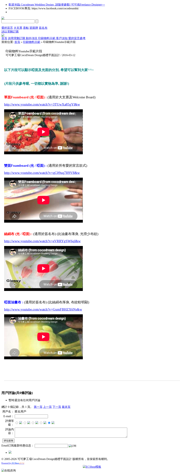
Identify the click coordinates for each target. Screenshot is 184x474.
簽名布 (43, 27)
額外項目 (32, 38)
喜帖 (26, 27)
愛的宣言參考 (77, 38)
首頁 (4, 38)
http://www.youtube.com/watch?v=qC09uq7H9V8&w (42, 173)
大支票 (18, 27)
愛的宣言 (7, 27)
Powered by (12, 463)
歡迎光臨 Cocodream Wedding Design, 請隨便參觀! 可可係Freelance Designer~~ (57, 4)
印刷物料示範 (47, 38)
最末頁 (66, 406)
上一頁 (47, 406)
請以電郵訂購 (10, 31)
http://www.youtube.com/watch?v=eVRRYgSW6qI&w (42, 241)
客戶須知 (62, 38)
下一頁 (56, 406)
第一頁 (38, 406)
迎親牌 (33, 27)
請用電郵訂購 (17, 38)
